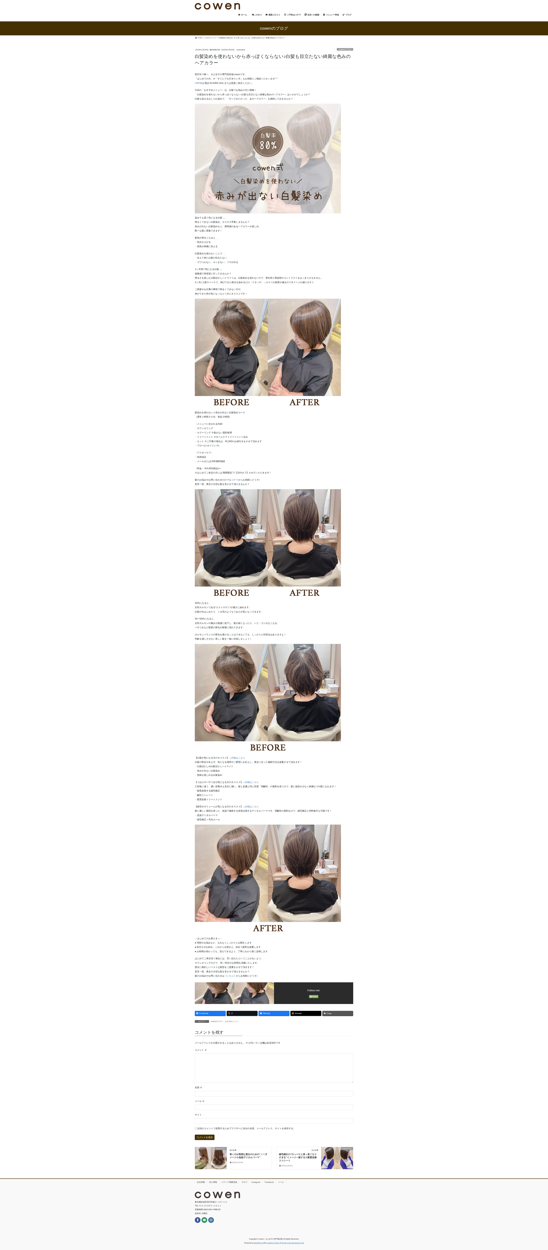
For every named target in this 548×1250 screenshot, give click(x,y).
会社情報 (201, 1182)
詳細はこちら (238, 758)
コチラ (234, 480)
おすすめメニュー (232, 1021)
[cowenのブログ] (211, 1157)
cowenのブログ (345, 49)
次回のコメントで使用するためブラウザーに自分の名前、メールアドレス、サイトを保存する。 (246, 1128)
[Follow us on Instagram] (211, 1220)
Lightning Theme (273, 1243)
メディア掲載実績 (229, 1182)
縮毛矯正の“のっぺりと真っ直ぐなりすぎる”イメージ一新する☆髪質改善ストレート (298, 1157)
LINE (197, 83)
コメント (201, 1050)
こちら (230, 976)
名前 (198, 1087)
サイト (198, 1115)
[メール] (204, 1220)
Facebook (269, 1182)
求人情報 (213, 1182)
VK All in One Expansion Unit (293, 1243)
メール (200, 1101)
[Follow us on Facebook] (198, 1220)
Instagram (256, 1182)
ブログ (244, 1182)
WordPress (258, 1243)
